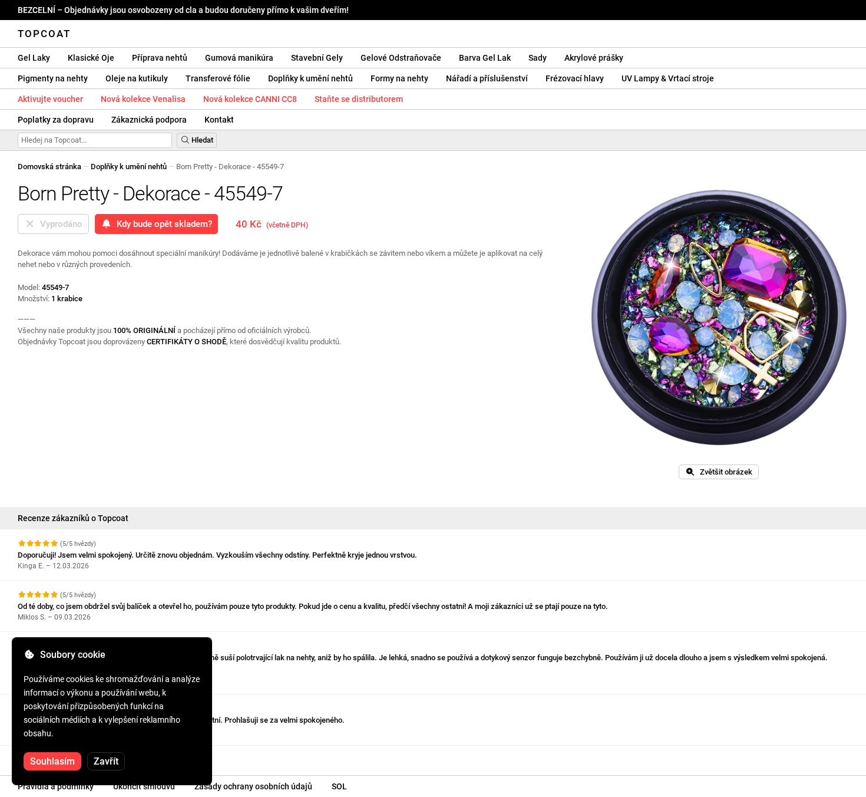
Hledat (201, 140)
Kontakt (219, 119)
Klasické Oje (91, 57)
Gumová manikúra (239, 57)
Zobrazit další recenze (57, 756)
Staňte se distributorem (359, 99)
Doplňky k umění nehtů (310, 78)
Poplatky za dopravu (56, 119)
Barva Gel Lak (485, 57)
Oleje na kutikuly (136, 78)
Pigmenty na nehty (53, 78)
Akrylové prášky (593, 57)
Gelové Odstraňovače (401, 57)
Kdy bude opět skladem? (162, 224)
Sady (537, 57)
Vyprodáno (58, 224)
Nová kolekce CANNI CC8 (250, 99)
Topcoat (44, 33)
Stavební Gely (317, 57)
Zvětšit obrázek (723, 471)
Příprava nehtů (159, 57)
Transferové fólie (218, 78)
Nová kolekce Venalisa (143, 99)
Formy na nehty (399, 78)
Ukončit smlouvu (144, 786)
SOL (339, 786)
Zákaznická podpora (149, 119)
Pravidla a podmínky (56, 786)
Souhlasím (52, 761)
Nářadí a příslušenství (487, 78)
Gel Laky (34, 57)
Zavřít (106, 761)
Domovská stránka (49, 166)
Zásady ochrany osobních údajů (253, 786)
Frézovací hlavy (575, 78)
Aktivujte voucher (50, 99)
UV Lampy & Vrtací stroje (668, 78)
